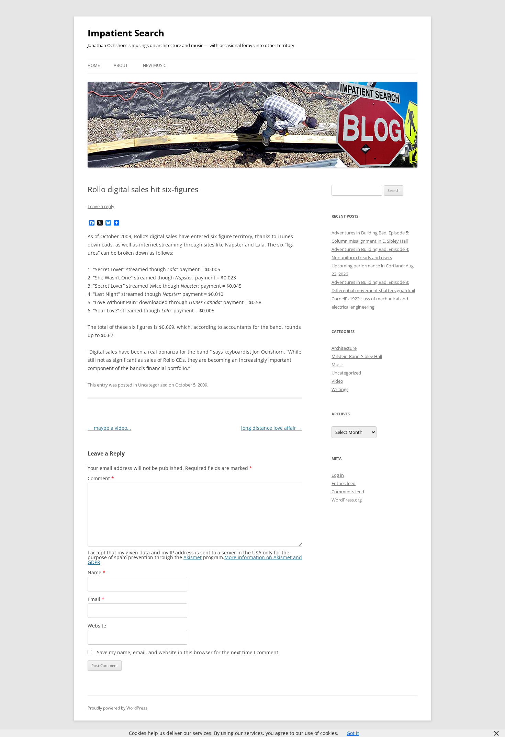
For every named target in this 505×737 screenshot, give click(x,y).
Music (338, 364)
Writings (340, 389)
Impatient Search (126, 33)
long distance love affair (271, 428)
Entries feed (344, 483)
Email (96, 599)
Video (337, 381)
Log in (338, 475)
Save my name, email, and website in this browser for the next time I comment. (188, 652)
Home (94, 65)
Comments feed (348, 491)
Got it (353, 733)
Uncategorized (153, 385)
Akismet (192, 557)
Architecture (344, 348)
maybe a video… (109, 428)
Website (97, 625)
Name (96, 572)
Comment (101, 478)
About (121, 65)
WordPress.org (347, 500)
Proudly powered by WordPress (117, 708)
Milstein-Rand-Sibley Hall (357, 356)
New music (154, 65)
